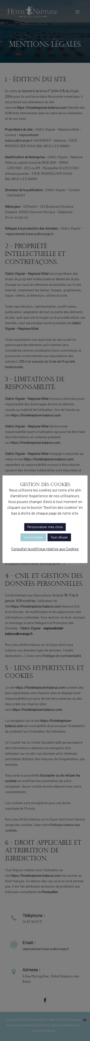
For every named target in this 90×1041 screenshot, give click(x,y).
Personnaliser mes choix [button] (45, 527)
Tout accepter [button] (33, 537)
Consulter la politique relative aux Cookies (45, 548)
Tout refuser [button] (59, 537)
